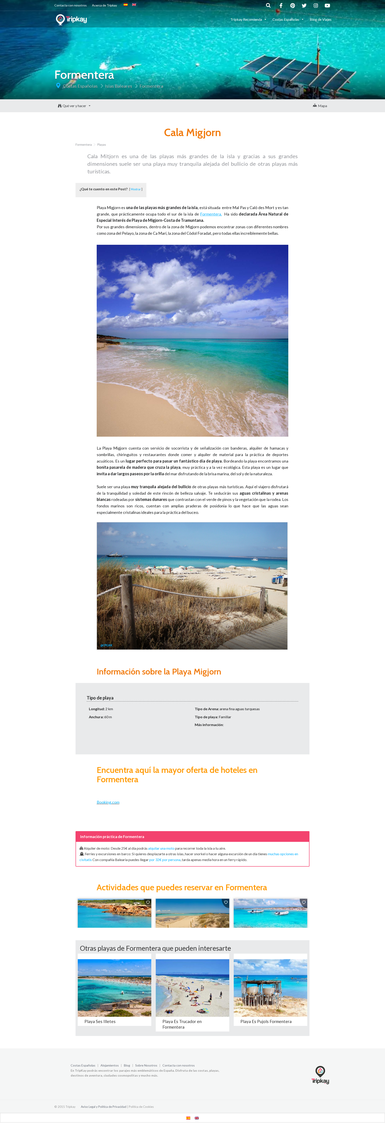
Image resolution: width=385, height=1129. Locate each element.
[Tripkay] (72, 19)
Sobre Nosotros (146, 1065)
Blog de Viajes (321, 19)
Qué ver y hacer (75, 106)
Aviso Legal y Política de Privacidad (103, 1106)
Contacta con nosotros (70, 5)
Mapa (322, 106)
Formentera (151, 86)
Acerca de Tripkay (104, 5)
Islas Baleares (118, 86)
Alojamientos (109, 1065)
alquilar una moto (161, 848)
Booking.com (108, 802)
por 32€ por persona (164, 859)
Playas (101, 144)
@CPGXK (106, 645)
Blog (127, 1065)
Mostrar (136, 189)
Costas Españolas (80, 86)
